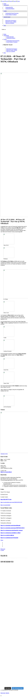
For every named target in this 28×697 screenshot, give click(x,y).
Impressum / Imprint (5, 692)
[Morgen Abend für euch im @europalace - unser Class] (5, 582)
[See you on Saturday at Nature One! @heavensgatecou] (5, 605)
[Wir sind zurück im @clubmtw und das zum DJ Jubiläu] (14, 577)
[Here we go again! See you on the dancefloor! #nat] (14, 603)
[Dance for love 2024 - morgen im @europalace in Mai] (23, 582)
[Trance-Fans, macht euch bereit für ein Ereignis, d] (23, 642)
